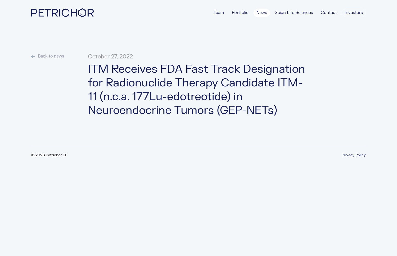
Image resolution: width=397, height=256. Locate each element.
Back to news (51, 56)
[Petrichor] (62, 12)
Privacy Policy (354, 155)
